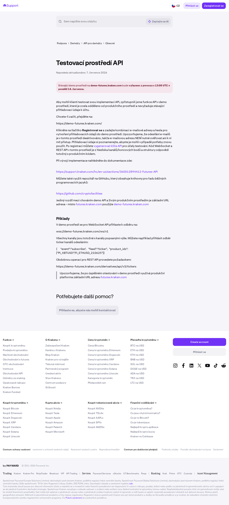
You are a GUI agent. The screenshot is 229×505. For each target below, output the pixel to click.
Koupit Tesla (52, 413)
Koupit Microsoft (55, 431)
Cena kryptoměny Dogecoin (104, 354)
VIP (62, 473)
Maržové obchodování (15, 354)
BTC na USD (137, 345)
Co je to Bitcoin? (139, 417)
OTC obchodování (13, 364)
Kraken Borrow (11, 387)
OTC (179, 473)
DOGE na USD (138, 368)
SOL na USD (137, 364)
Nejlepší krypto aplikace (144, 427)
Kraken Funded (11, 392)
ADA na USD (137, 373)
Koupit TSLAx (95, 413)
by (11, 465)
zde (131, 483)
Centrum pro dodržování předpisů (140, 449)
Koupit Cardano (12, 427)
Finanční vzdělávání (143, 402)
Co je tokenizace (140, 422)
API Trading (71, 473)
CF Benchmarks (131, 473)
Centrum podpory (55, 382)
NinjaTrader (41, 473)
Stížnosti (50, 387)
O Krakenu (52, 339)
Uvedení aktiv (53, 373)
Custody (188, 473)
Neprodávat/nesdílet (109, 449)
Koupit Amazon (54, 422)
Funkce (8, 339)
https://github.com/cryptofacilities (79, 193)
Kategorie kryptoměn (100, 378)
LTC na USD (137, 382)
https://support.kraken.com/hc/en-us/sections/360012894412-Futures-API (107, 172)
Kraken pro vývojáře (57, 359)
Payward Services (102, 473)
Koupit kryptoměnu (14, 345)
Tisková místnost (55, 364)
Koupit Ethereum (12, 413)
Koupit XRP (9, 422)
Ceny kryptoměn (99, 339)
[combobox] (103, 21)
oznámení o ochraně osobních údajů (51, 449)
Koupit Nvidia (53, 408)
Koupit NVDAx (96, 408)
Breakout (54, 473)
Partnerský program (57, 368)
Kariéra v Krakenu (55, 350)
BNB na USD (137, 359)
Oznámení (218, 449)
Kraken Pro (28, 473)
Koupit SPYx (95, 422)
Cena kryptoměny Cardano (103, 364)
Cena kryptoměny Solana (102, 368)
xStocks (117, 473)
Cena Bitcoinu (96, 345)
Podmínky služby (170, 449)
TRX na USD (137, 378)
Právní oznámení (74, 497)
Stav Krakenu (53, 378)
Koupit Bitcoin (11, 408)
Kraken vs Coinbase (141, 436)
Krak (164, 473)
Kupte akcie (53, 402)
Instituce (8, 368)
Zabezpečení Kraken (57, 345)
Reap (143, 473)
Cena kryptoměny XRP (101, 359)
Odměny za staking (14, 378)
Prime (172, 473)
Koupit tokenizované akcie (105, 402)
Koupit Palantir (53, 427)
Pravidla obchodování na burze (196, 449)
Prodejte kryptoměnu (15, 350)
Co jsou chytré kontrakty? (145, 413)
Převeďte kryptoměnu (144, 339)
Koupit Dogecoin (12, 417)
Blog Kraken (52, 354)
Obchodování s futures (16, 359)
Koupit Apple (52, 417)
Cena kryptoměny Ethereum (104, 350)
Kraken (17, 473)
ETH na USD (137, 350)
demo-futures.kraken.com (131, 204)
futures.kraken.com (89, 204)
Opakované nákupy (14, 382)
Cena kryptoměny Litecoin (103, 373)
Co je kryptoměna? (141, 408)
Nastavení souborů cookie (84, 449)
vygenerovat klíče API (108, 146)
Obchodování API (13, 373)
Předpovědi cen (97, 382)
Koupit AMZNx (96, 427)
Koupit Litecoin (11, 436)
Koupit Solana (11, 431)
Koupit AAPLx (95, 417)
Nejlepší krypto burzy (142, 431)
